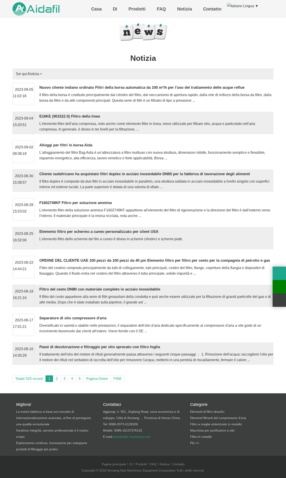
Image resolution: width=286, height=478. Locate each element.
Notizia (184, 8)
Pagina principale (114, 464)
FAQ (161, 8)
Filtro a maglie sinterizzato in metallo (216, 424)
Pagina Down (97, 379)
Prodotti (137, 8)
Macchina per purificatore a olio (212, 430)
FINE (118, 379)
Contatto (212, 8)
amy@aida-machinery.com (132, 436)
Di (115, 8)
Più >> (194, 443)
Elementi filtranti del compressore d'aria (218, 418)
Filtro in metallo (201, 436)
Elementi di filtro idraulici (207, 411)
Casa (96, 8)
